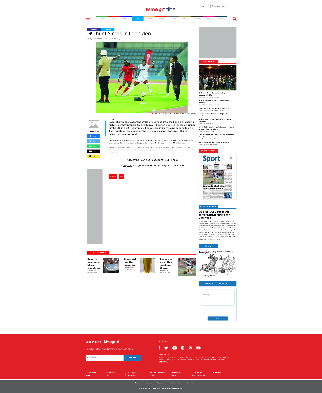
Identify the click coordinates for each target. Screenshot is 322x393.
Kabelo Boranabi (94, 131)
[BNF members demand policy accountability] (217, 77)
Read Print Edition (208, 151)
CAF (121, 176)
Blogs (151, 375)
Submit (133, 358)
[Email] (200, 348)
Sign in (204, 6)
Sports (108, 29)
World (173, 375)
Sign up (127, 165)
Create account (219, 6)
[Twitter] (168, 348)
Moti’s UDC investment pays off (213, 114)
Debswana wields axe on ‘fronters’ (214, 108)
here (175, 160)
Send (217, 318)
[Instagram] (184, 348)
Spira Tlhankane (204, 115)
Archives (149, 383)
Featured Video (198, 375)
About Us (160, 383)
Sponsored (175, 373)
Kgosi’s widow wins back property (214, 142)
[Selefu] (217, 263)
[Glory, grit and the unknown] (147, 265)
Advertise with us (175, 383)
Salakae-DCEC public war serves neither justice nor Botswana (214, 215)
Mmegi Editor (203, 239)
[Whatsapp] (192, 348)
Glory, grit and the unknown (130, 262)
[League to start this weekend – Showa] (187, 267)
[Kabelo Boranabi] (93, 124)
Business (110, 373)
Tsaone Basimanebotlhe (206, 97)
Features (132, 375)
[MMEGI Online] (161, 10)
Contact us (136, 383)
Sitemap (190, 383)
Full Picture (197, 373)
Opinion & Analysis (157, 373)
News (88, 375)
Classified (217, 373)
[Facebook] (161, 348)
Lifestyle (132, 373)
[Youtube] (176, 348)
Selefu (208, 246)
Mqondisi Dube (92, 270)
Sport (109, 375)
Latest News (91, 373)
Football (113, 176)
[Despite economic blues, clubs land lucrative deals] (111, 265)
